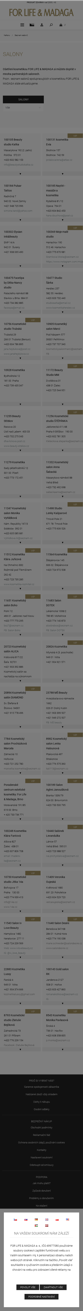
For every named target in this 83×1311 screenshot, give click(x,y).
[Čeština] (15, 1219)
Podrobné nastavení (41, 1296)
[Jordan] (36, 1225)
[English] (47, 1219)
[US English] (67, 1219)
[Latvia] (47, 1225)
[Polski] (57, 1219)
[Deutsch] (36, 1219)
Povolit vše (27, 1287)
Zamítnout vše (53, 1287)
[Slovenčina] (26, 1219)
